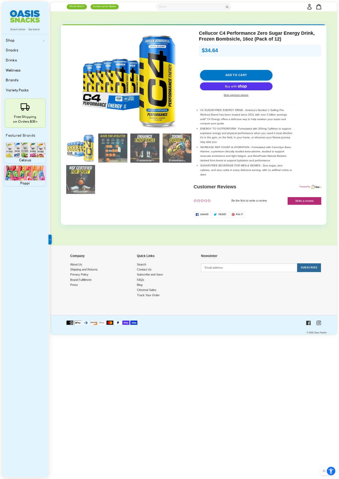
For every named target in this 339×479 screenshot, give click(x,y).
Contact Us (144, 269)
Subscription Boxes (104, 6)
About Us (76, 264)
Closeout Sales (146, 289)
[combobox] (190, 6)
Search (141, 264)
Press (74, 284)
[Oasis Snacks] (25, 16)
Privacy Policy (79, 274)
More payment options (236, 95)
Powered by (305, 186)
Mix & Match (76, 6)
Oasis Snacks (320, 332)
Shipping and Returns (84, 269)
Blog (139, 284)
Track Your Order (148, 295)
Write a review (304, 200)
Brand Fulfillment (80, 279)
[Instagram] (318, 323)
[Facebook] (308, 323)
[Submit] (227, 7)
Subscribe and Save (150, 274)
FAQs (140, 279)
